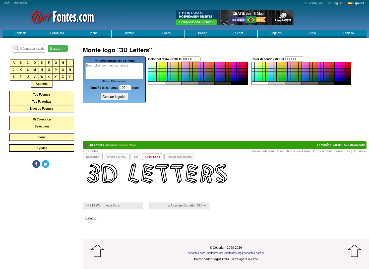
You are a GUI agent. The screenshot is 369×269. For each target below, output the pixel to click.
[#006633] (210, 79)
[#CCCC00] (180, 66)
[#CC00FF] (232, 66)
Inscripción (20, 2)
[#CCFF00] (163, 66)
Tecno (93, 33)
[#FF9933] (194, 63)
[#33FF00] (163, 76)
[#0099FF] (182, 79)
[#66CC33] (177, 73)
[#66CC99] (171, 73)
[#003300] (229, 79)
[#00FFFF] (149, 79)
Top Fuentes (41, 94)
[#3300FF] (232, 76)
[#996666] (207, 70)
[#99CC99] (171, 70)
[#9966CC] (202, 70)
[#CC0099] (238, 66)
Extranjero (57, 33)
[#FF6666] (207, 63)
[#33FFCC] (152, 76)
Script (239, 33)
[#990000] (246, 70)
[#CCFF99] (155, 66)
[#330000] (246, 76)
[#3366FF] (199, 76)
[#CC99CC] (185, 66)
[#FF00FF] (232, 63)
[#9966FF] (199, 70)
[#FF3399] (221, 63)
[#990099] (238, 70)
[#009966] (191, 79)
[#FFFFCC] (152, 63)
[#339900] (196, 76)
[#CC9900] (196, 66)
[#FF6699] (205, 63)
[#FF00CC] (235, 63)
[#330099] (238, 76)
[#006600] (213, 79)
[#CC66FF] (199, 66)
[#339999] (188, 76)
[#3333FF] (216, 76)
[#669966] (191, 73)
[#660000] (246, 73)
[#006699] (205, 79)
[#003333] (227, 79)
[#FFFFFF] (149, 63)
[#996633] (210, 70)
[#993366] (224, 70)
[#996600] (213, 70)
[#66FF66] (158, 73)
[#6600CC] (235, 73)
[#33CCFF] (166, 76)
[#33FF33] (160, 76)
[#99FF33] (160, 70)
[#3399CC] (185, 76)
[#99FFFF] (149, 70)
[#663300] (229, 73)
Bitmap (130, 33)
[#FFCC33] (177, 63)
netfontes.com (196, 252)
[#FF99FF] (182, 63)
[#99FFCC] (152, 70)
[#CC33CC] (218, 66)
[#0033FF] (216, 79)
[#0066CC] (202, 79)
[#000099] (238, 79)
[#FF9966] (191, 63)
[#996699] (205, 70)
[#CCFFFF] (149, 66)
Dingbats (275, 33)
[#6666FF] (199, 73)
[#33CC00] (180, 76)
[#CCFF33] (160, 66)
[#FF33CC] (218, 63)
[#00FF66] (158, 79)
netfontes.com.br (254, 252)
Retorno (90, 218)
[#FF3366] (224, 63)
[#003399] (221, 79)
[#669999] (188, 73)
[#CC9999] (188, 66)
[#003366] (224, 79)
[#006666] (207, 79)
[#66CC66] (174, 73)
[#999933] (194, 70)
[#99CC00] (180, 70)
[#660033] (243, 73)
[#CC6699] (205, 66)
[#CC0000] (246, 66)
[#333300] (229, 76)
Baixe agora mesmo (244, 259)
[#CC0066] (240, 66)
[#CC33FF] (216, 66)
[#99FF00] (163, 70)
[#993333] (227, 70)
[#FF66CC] (202, 63)
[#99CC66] (174, 70)
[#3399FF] (182, 76)
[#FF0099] (238, 63)
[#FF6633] (210, 63)
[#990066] (240, 70)
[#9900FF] (232, 70)
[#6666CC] (202, 73)
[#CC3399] (221, 66)
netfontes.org (233, 252)
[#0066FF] (199, 79)
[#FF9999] (188, 63)
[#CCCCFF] (166, 66)
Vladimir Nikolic (127, 145)
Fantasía (21, 33)
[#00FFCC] (152, 79)
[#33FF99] (155, 76)
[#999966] (191, 70)
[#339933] (194, 76)
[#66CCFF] (166, 73)
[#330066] (240, 76)
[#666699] (205, 73)
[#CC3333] (227, 66)
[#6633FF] (216, 73)
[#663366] (224, 73)
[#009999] (188, 79)
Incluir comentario (180, 156)
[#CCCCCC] (169, 66)
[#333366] (224, 76)
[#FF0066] (240, 63)
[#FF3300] (229, 63)
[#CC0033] (243, 66)
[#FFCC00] (180, 63)
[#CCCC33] (177, 66)
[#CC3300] (229, 66)
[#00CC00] (180, 79)
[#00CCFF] (166, 79)
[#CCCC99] (171, 66)
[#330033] (243, 76)
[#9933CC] (218, 70)
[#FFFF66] (158, 63)
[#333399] (221, 76)
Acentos (42, 84)
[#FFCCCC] (169, 63)
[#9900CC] (235, 70)
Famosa (348, 33)
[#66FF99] (155, 73)
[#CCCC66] (174, 66)
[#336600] (213, 76)
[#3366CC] (202, 76)
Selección (42, 126)
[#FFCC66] (174, 63)
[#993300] (229, 70)
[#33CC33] (177, 76)
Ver (136, 156)
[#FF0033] (243, 63)
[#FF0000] (246, 63)
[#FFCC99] (171, 63)
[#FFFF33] (160, 63)
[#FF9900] (196, 63)
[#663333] (227, 73)
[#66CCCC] (169, 73)
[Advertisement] (41, 206)
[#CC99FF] (182, 66)
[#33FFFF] (149, 76)
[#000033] (243, 79)
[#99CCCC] (169, 70)
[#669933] (194, 73)
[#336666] (207, 76)
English (337, 3)
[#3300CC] (235, 76)
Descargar (92, 156)
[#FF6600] (213, 63)
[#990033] (243, 70)
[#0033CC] (218, 79)
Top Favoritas (41, 101)
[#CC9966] (191, 66)
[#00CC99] (171, 79)
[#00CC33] (177, 79)
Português (315, 3)
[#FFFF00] (163, 63)
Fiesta (312, 33)
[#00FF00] (163, 79)
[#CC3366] (224, 66)
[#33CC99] (171, 76)
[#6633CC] (218, 73)
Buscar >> (58, 48)
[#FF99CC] (185, 63)
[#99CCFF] (166, 70)
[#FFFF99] (155, 63)
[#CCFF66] (158, 66)
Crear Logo (152, 156)
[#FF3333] (227, 63)
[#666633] (210, 73)
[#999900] (196, 70)
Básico (202, 33)
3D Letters (96, 145)
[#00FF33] (160, 79)
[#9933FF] (216, 70)
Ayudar (41, 148)
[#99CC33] (177, 70)
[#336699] (205, 76)
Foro (41, 137)
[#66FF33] (160, 73)
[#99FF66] (158, 70)
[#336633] (210, 76)
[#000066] (240, 79)
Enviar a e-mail (116, 156)
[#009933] (194, 79)
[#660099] (238, 73)
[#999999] (188, 70)
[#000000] (246, 79)
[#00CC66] (174, 79)
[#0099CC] (185, 79)
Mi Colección (42, 119)
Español (358, 3)
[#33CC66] (174, 76)
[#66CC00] (180, 73)
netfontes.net (215, 252)
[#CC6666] (207, 66)
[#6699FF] (182, 73)
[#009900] (196, 79)
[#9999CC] (185, 70)
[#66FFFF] (149, 73)
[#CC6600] (213, 66)
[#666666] (207, 73)
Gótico (166, 33)
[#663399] (221, 73)
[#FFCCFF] (166, 63)
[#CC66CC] (202, 66)
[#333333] (227, 76)
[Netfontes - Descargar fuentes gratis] (62, 16)
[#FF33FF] (216, 63)
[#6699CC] (185, 73)
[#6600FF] (232, 73)
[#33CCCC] (169, 76)
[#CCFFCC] (152, 66)
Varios (337, 145)
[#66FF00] (163, 73)
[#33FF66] (158, 76)
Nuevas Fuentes (41, 108)
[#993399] (221, 70)
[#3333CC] (218, 76)
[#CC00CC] (235, 66)
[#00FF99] (155, 79)
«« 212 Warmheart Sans (103, 205)
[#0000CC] (235, 79)
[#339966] (191, 76)
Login (7, 2)
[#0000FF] (232, 79)
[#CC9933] (194, 66)
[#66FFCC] (152, 73)
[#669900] (196, 73)
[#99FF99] (155, 70)
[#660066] (240, 73)
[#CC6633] (210, 66)
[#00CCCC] (169, 79)
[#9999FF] (182, 70)
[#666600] (213, 73)
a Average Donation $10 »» (187, 205)
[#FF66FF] (199, 63)
